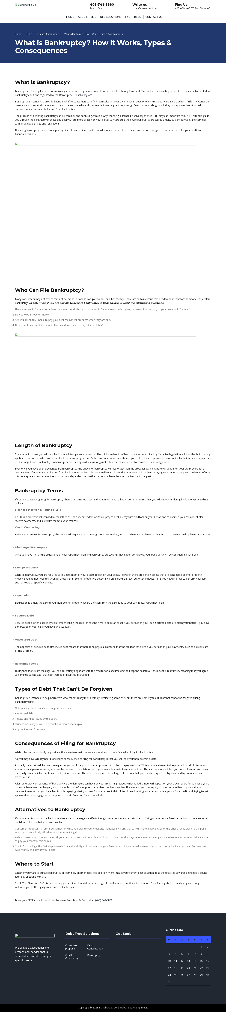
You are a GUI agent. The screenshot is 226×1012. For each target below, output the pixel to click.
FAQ (127, 17)
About (82, 17)
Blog (138, 17)
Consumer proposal (71, 947)
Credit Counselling (71, 957)
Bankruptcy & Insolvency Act (75, 95)
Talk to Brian (97, 8)
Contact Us (153, 17)
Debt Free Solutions (106, 17)
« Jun (168, 987)
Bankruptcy (93, 955)
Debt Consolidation (95, 947)
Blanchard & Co (76, 900)
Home (70, 17)
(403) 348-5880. (104, 900)
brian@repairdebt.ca (144, 8)
